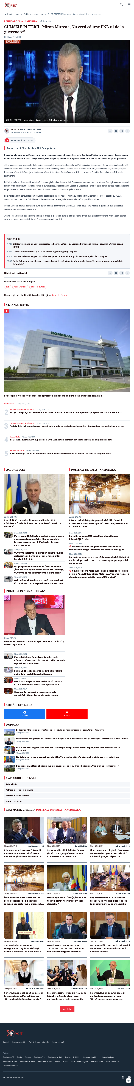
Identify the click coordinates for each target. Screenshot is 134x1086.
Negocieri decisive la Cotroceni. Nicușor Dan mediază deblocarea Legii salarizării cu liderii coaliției (108, 900)
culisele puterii (38, 287)
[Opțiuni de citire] (128, 1080)
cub (8, 287)
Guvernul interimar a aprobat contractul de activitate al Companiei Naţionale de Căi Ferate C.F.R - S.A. (38, 556)
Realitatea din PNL (61, 1061)
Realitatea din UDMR (27, 1061)
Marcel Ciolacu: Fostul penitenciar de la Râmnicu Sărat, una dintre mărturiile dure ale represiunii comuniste (39, 660)
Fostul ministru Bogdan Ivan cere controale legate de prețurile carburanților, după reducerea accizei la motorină (67, 426)
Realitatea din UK (97, 1061)
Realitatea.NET (8, 1057)
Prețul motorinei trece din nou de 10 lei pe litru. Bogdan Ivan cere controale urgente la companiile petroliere (66, 997)
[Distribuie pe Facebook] (116, 131)
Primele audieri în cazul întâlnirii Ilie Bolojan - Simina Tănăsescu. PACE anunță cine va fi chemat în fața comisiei (22, 855)
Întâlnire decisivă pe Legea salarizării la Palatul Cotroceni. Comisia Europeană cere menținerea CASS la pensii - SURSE (68, 245)
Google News (59, 294)
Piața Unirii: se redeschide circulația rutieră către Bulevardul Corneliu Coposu (38, 672)
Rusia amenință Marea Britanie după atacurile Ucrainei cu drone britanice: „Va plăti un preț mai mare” (61, 453)
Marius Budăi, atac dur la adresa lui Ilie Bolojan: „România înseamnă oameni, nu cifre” (110, 948)
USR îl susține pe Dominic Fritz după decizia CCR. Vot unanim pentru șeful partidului (38, 683)
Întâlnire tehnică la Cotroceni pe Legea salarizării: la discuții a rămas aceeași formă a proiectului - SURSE (23, 902)
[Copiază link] (110, 131)
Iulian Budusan (80, 893)
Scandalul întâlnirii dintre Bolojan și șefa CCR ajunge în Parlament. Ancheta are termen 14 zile (66, 853)
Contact (6, 1042)
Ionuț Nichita (81, 846)
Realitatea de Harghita (79, 1061)
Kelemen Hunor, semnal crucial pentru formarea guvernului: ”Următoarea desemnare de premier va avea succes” (107, 997)
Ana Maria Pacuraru (35, 989)
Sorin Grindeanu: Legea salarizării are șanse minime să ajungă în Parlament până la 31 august (60, 256)
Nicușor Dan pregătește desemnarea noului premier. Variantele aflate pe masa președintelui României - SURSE (66, 412)
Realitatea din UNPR (72, 1057)
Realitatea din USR (55, 1057)
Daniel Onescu (80, 941)
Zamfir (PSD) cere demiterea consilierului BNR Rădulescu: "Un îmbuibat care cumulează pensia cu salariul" (33, 523)
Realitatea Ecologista (107, 1057)
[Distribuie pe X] (127, 131)
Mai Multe (67, 1009)
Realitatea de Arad (113, 1061)
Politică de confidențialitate (39, 1042)
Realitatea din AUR (89, 1057)
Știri (17, 14)
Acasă (9, 14)
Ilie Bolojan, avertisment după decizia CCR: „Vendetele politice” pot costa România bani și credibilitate (61, 440)
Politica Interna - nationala (33, 14)
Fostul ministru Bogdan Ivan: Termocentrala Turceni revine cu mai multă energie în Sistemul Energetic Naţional (65, 950)
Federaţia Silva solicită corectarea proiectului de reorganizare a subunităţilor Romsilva (53, 395)
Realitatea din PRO (45, 1061)
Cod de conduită (58, 1042)
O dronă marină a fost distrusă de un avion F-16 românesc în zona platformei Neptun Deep (39, 582)
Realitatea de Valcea (10, 1066)
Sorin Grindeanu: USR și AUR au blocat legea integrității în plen (45, 251)
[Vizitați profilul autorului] (6, 131)
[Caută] (121, 5)
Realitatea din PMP (10, 1061)
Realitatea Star (39, 1057)
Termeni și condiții (19, 1042)
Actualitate (9, 404)
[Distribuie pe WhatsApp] (121, 131)
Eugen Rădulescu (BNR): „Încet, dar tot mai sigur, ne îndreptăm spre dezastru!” (66, 900)
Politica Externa (17, 451)
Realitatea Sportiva (24, 1057)
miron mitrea (20, 287)
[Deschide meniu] (129, 5)
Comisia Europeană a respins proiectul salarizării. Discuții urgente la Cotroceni (36, 694)
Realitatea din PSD (30, 129)
